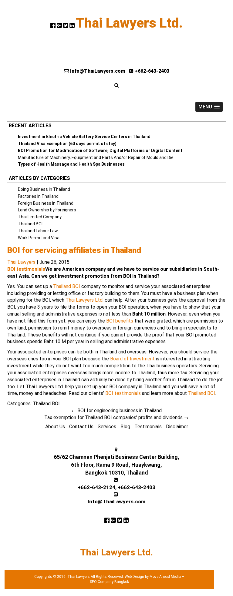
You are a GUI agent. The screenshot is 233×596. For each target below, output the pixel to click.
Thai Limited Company (40, 216)
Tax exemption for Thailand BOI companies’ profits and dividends (116, 417)
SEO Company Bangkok (109, 582)
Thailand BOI (30, 223)
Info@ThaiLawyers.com (97, 71)
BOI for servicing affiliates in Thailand (74, 250)
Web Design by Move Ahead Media (153, 576)
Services (107, 426)
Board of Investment (132, 359)
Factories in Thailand (38, 196)
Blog (125, 426)
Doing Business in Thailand (44, 189)
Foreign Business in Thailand (45, 203)
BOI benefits (119, 321)
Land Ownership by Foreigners (47, 209)
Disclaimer (177, 426)
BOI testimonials (26, 269)
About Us (55, 426)
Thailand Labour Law (38, 230)
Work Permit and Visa (38, 237)
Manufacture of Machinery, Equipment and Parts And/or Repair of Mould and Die (96, 157)
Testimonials (148, 426)
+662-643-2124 (96, 487)
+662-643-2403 (151, 71)
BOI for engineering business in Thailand (116, 410)
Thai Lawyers (21, 262)
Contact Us (81, 426)
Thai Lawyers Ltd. (129, 23)
